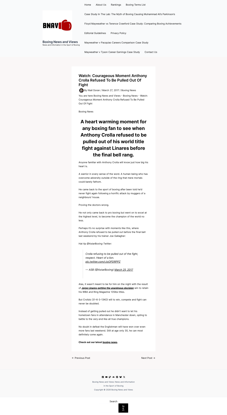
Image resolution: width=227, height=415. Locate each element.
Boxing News (128, 90)
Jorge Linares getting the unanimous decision (108, 288)
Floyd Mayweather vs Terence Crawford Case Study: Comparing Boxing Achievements (132, 23)
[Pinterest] (117, 377)
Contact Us (151, 52)
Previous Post (81, 358)
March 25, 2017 (123, 269)
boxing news (110, 342)
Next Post (148, 358)
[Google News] (113, 377)
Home (87, 4)
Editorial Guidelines (95, 33)
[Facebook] (103, 377)
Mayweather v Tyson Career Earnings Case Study (112, 52)
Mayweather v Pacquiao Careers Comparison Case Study (116, 42)
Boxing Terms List (136, 4)
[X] (124, 377)
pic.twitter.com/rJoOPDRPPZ (102, 261)
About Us (101, 4)
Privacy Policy (118, 33)
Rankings (116, 4)
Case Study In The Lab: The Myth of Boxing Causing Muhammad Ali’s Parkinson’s (129, 14)
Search (113, 401)
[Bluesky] (121, 377)
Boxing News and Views (60, 42)
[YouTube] (106, 377)
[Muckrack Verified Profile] (110, 377)
